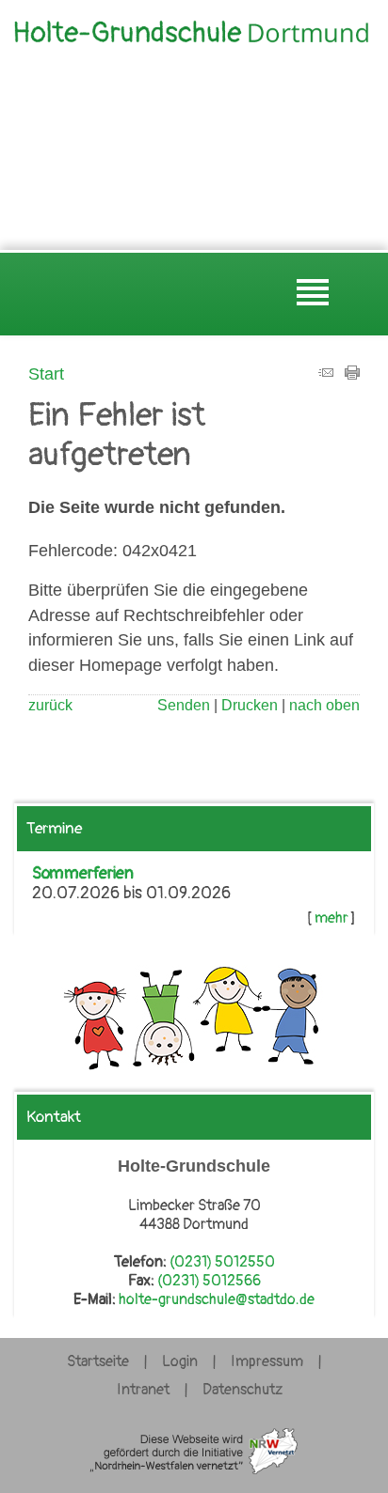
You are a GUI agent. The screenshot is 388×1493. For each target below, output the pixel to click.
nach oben (324, 705)
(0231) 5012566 (209, 1280)
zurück (50, 705)
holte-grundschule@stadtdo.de (217, 1299)
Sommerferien (83, 873)
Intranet (143, 1389)
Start (46, 374)
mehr (331, 918)
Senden (183, 705)
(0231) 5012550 (222, 1261)
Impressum (267, 1361)
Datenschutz (242, 1389)
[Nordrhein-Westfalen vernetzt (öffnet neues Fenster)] (194, 1474)
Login (180, 1361)
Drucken (249, 705)
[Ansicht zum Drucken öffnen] (352, 374)
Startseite (98, 1361)
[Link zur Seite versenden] (325, 374)
